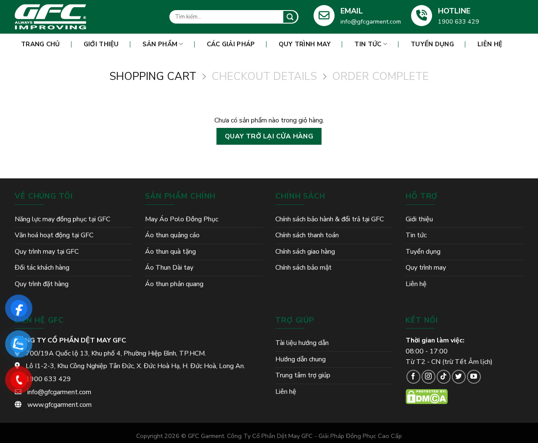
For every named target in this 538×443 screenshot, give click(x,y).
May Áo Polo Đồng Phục (181, 219)
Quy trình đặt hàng (42, 284)
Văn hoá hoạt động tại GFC (54, 235)
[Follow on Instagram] (428, 377)
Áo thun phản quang (174, 284)
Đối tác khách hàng (42, 267)
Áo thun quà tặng (170, 251)
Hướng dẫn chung (300, 359)
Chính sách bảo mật (303, 267)
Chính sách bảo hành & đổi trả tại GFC (329, 219)
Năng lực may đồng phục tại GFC (62, 219)
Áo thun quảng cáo (172, 235)
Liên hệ (489, 44)
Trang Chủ (40, 44)
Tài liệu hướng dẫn (302, 343)
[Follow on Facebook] (413, 377)
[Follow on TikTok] (444, 377)
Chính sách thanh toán (307, 235)
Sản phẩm (159, 44)
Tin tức (367, 44)
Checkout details (264, 76)
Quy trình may (305, 44)
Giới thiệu (101, 44)
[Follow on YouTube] (474, 377)
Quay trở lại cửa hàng (269, 136)
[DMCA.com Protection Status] (427, 396)
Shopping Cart (152, 76)
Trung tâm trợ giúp (302, 375)
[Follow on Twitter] (459, 377)
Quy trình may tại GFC (47, 251)
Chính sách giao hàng (305, 251)
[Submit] (290, 17)
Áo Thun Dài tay (169, 267)
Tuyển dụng (432, 44)
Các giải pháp (231, 44)
